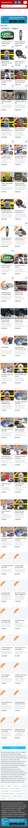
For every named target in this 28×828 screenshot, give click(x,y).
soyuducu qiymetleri (14, 788)
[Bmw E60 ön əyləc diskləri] (20, 611)
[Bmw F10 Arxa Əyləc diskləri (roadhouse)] (20, 583)
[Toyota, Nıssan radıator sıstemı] (20, 310)
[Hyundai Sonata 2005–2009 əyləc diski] (20, 338)
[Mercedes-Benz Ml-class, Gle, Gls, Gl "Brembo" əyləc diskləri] (20, 119)
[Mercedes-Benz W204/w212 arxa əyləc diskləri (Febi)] (7, 392)
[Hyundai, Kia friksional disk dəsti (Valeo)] (20, 146)
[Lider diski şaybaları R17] (7, 92)
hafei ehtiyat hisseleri (5, 796)
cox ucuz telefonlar (16, 791)
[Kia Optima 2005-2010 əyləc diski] (7, 365)
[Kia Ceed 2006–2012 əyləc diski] (7, 693)
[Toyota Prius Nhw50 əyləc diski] (20, 447)
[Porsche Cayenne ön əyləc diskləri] (20, 638)
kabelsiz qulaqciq (17, 796)
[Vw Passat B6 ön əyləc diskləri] (7, 665)
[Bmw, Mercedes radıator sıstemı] (7, 310)
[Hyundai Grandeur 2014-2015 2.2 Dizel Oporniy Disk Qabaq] (20, 693)
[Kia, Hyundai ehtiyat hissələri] (20, 256)
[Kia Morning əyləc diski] (7, 474)
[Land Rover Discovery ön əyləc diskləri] (7, 638)
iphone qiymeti (4, 788)
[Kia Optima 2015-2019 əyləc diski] (7, 529)
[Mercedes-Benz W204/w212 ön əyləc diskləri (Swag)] (7, 119)
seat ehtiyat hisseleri (20, 793)
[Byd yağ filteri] (7, 338)
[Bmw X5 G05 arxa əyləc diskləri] (20, 474)
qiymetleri (24, 786)
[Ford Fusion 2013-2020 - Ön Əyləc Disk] (7, 447)
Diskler (2, 786)
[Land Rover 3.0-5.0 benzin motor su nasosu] (20, 201)
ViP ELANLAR (5, 28)
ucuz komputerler (5, 791)
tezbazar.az (16, 786)
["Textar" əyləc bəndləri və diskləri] (7, 174)
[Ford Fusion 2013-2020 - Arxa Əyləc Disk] (20, 419)
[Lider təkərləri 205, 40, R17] (20, 92)
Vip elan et (15, 28)
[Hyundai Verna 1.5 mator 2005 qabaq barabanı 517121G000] (7, 283)
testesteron (3, 798)
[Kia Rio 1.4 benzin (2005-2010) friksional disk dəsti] (20, 174)
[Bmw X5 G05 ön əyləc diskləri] (20, 365)
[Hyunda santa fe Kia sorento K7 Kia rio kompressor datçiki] (7, 228)
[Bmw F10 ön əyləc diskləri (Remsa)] (20, 501)
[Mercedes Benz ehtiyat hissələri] (20, 283)
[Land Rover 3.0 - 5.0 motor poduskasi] (20, 228)
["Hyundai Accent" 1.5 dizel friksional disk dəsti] (7, 146)
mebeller (9, 786)
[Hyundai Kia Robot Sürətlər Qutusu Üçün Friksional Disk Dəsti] (7, 201)
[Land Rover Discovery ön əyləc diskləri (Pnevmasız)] (20, 665)
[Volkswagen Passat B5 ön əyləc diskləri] (20, 720)
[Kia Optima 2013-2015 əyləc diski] (7, 419)
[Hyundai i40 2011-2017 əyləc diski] (20, 556)
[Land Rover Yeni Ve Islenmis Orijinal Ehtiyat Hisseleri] (7, 256)
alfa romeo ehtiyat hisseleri (7, 793)
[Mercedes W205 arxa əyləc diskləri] (7, 720)
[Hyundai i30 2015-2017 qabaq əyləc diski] (7, 611)
